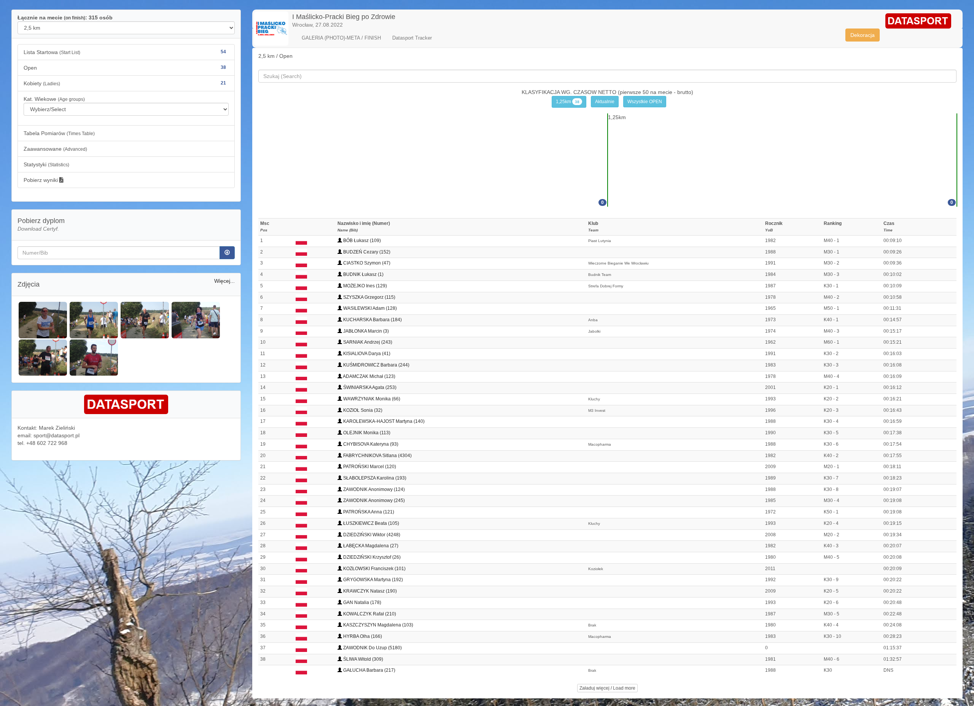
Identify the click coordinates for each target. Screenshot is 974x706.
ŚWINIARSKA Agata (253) (369, 387)
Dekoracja (862, 35)
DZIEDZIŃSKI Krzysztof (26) (371, 557)
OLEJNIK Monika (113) (366, 432)
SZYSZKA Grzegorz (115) (368, 297)
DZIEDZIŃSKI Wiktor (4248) (371, 534)
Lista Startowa (125, 52)
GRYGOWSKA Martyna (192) (372, 579)
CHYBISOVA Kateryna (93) (370, 444)
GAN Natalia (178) (361, 602)
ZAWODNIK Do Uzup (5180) (372, 647)
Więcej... (224, 281)
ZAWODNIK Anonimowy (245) (373, 500)
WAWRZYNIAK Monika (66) (371, 399)
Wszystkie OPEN (644, 101)
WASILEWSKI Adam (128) (369, 308)
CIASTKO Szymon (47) (366, 263)
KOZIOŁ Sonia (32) (362, 410)
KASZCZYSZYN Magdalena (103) (377, 625)
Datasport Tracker (412, 38)
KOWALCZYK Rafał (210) (369, 614)
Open (125, 68)
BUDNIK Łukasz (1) (363, 274)
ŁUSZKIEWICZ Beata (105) (370, 523)
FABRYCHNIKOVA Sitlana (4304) (377, 455)
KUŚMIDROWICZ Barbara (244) (375, 365)
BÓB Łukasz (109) (361, 240)
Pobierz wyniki (41, 180)
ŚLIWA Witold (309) (362, 659)
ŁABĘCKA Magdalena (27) (370, 545)
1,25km (567, 101)
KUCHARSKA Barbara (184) (372, 319)
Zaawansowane (55, 149)
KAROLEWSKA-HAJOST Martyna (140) (383, 421)
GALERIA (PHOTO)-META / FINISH (341, 38)
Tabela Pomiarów (59, 133)
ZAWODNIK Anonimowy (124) (373, 489)
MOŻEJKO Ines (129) (364, 285)
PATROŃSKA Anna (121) (368, 512)
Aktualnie (604, 101)
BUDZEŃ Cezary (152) (366, 252)
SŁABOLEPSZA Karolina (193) (374, 478)
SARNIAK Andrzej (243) (367, 342)
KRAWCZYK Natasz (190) (369, 591)
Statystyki (46, 164)
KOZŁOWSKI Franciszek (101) (374, 568)
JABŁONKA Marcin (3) (365, 331)
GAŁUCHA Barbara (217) (368, 670)
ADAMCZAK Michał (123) (368, 376)
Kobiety (125, 83)
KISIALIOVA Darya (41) (366, 353)
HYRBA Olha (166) (362, 636)
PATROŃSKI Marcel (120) (369, 466)
